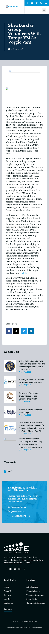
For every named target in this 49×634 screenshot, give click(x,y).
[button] (44, 10)
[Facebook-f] (28, 3)
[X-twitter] (37, 3)
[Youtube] (32, 3)
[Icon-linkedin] (46, 3)
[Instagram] (41, 3)
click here (25, 273)
